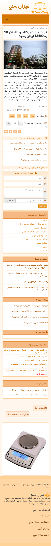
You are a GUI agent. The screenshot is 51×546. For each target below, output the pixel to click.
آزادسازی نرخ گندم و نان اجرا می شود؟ (34, 160)
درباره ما (45, 515)
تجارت (16, 394)
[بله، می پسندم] (20, 123)
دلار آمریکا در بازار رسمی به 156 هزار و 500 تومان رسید (28, 143)
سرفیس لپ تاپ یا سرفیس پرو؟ (35, 360)
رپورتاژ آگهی (43, 528)
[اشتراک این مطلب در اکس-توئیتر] (6, 132)
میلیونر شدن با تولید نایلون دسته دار (33, 356)
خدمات (34, 394)
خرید (26, 116)
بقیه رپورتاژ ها (41, 374)
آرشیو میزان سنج (41, 535)
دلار (5, 82)
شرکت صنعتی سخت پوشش (36, 239)
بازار (44, 390)
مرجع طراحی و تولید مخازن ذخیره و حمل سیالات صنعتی (26, 370)
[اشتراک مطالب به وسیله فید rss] (20, 132)
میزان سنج (18, 6)
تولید (37, 390)
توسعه (43, 394)
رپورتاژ (14, 390)
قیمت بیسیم (42, 250)
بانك (32, 116)
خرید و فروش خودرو (39, 235)
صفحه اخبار (39, 408)
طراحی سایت (42, 243)
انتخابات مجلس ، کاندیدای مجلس (34, 231)
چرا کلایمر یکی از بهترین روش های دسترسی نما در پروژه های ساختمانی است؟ (27, 288)
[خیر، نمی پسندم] (9, 123)
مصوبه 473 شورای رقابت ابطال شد (35, 154)
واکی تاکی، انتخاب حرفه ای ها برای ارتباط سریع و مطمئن (28, 365)
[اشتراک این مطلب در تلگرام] (15, 132)
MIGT (44, 220)
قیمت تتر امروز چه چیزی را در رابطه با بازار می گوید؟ (29, 148)
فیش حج (44, 247)
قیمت (12, 116)
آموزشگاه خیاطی (40, 228)
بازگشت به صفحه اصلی (17, 414)
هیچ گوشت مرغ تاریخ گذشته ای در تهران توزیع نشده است (28, 306)
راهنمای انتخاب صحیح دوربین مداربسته (34, 281)
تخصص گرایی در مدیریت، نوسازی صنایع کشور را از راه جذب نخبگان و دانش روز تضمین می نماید (27, 266)
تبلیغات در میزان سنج (39, 522)
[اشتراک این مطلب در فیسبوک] (11, 132)
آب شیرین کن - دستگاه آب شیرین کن (33, 224)
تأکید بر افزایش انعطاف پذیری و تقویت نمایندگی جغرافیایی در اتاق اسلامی (27, 274)
